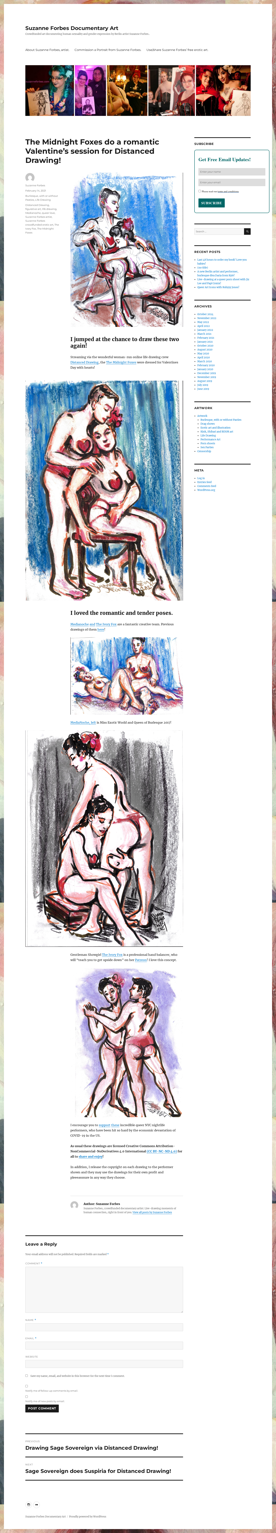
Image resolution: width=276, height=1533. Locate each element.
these (115, 1125)
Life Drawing (43, 199)
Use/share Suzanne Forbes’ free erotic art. (177, 50)
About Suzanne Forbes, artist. (47, 50)
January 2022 (205, 330)
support (104, 1125)
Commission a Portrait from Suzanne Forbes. (108, 50)
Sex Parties (207, 447)
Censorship (204, 451)
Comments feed (206, 486)
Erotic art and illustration (216, 427)
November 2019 (206, 377)
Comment (33, 1263)
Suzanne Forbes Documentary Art (71, 28)
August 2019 (204, 381)
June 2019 (203, 389)
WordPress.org (206, 490)
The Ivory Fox (106, 624)
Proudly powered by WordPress (87, 1516)
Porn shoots (208, 443)
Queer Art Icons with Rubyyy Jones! (218, 287)
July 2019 (202, 385)
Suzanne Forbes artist (38, 216)
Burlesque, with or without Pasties (221, 419)
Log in (201, 478)
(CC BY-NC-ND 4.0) (162, 1151)
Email (31, 1338)
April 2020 (203, 357)
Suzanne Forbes (35, 185)
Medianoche (79, 624)
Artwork (202, 416)
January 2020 (205, 369)
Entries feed (204, 482)
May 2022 (203, 322)
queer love (48, 212)
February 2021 (205, 337)
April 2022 (203, 326)
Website (31, 1356)
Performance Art (210, 439)
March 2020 (204, 361)
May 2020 (203, 353)
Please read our (220, 191)
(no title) (202, 267)
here (100, 629)
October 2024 (205, 314)
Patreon (141, 960)
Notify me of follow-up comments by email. (51, 1390)
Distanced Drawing (84, 362)
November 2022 (206, 318)
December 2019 (206, 373)
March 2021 (204, 334)
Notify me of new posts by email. (45, 1401)
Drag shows (208, 423)
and (92, 624)
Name (30, 1320)
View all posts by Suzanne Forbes (152, 1212)
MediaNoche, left (83, 722)
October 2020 (205, 345)
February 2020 (206, 365)
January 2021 (205, 341)
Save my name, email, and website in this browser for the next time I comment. (77, 1376)
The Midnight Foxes (121, 362)
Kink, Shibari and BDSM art (217, 431)
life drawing (49, 208)
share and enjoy (91, 1156)
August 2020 (204, 349)
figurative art (33, 208)
